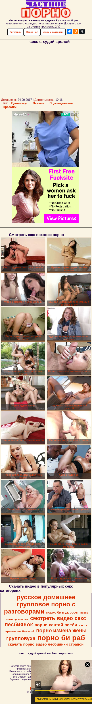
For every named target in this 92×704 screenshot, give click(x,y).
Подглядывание (61, 103)
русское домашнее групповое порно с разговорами (39, 604)
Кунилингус (19, 103)
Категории (15, 32)
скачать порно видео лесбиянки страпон (46, 644)
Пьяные (38, 103)
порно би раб (61, 638)
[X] (82, 31)
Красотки (10, 107)
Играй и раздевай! (53, 32)
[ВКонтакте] (69, 31)
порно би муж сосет (62, 612)
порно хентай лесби (56, 624)
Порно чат (32, 32)
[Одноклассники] (75, 31)
